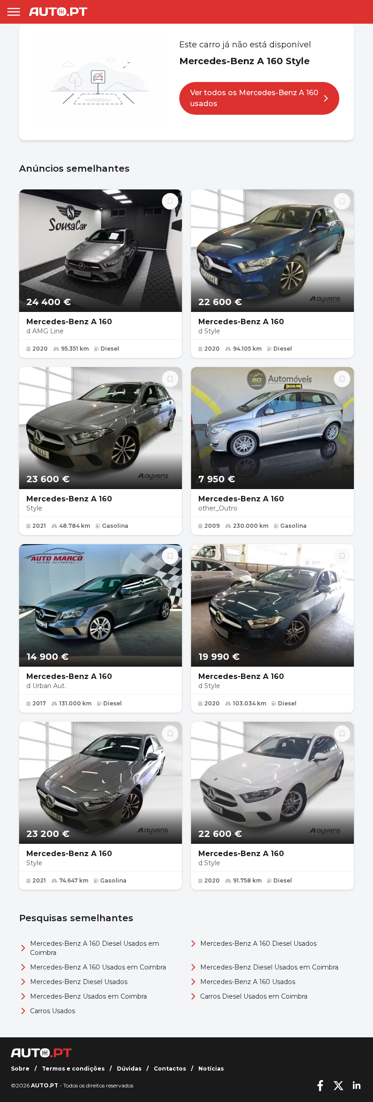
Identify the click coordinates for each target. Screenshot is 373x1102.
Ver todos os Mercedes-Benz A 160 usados (254, 98)
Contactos (170, 1068)
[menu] (13, 11)
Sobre (20, 1068)
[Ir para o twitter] (338, 1085)
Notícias (211, 1068)
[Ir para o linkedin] (356, 1085)
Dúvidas (129, 1068)
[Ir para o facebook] (320, 1085)
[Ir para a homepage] (58, 11)
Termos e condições (73, 1068)
